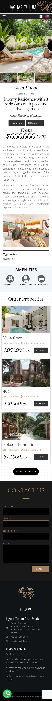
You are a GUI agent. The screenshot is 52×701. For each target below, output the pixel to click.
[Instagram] (25, 609)
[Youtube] (29, 609)
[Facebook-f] (20, 609)
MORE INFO (41, 350)
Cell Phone (9, 531)
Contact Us (35, 123)
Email (6, 519)
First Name (9, 506)
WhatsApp (18, 123)
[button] (4, 16)
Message (8, 543)
